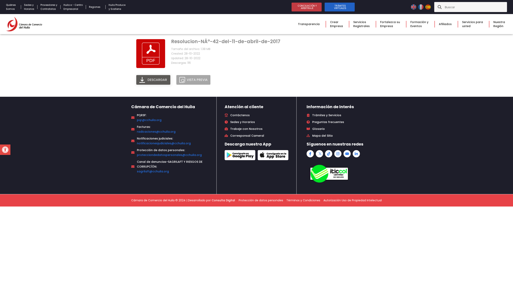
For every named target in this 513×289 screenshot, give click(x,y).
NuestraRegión (499, 24)
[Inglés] (414, 6)
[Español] (428, 6)
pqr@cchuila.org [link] (149, 120)
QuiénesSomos (11, 7)
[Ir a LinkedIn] (356, 153)
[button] (5, 149)
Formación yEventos (419, 24)
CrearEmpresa (336, 24)
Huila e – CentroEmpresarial (73, 7)
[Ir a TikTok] (328, 153)
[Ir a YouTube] (347, 153)
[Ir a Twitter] (319, 153)
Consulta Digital (223, 200)
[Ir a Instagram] (337, 153)
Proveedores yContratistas (48, 7)
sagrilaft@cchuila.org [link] (153, 171)
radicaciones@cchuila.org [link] (156, 132)
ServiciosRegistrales (361, 24)
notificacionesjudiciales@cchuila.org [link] (164, 143)
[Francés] (421, 6)
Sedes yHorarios (29, 7)
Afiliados (445, 24)
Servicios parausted (472, 24)
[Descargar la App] (240, 155)
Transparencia (309, 24)
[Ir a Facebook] (310, 153)
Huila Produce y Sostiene (117, 7)
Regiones (94, 7)
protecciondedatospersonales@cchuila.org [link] (169, 155)
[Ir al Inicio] (24, 24)
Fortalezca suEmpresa (390, 24)
